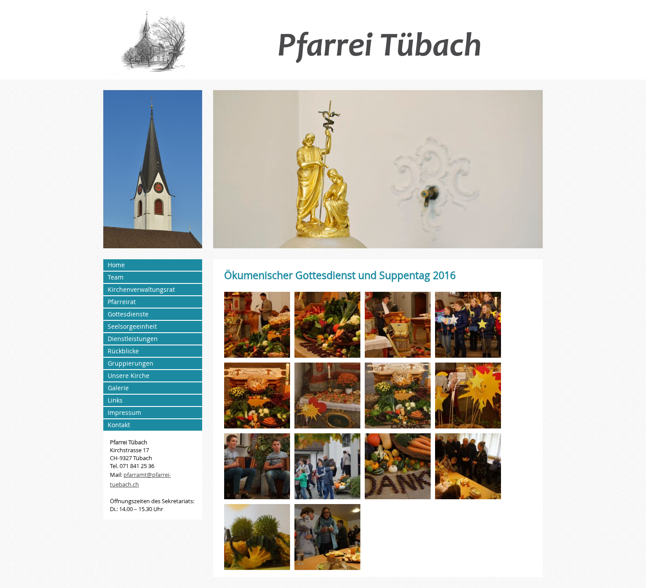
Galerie (118, 388)
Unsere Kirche (128, 375)
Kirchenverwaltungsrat (141, 289)
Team (115, 277)
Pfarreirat (122, 302)
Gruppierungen (130, 363)
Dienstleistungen (133, 338)
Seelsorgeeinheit (132, 326)
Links (115, 400)
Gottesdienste (128, 314)
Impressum (124, 412)
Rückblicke (123, 351)
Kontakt (119, 425)
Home (116, 265)
